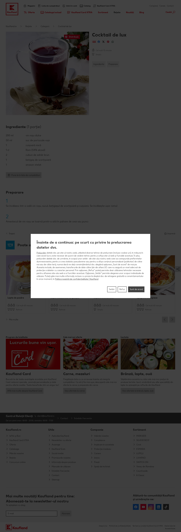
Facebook (136, 507)
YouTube (143, 507)
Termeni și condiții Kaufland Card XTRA (148, 526)
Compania (153, 6)
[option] (25, 284)
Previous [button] (165, 320)
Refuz (122, 289)
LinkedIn (158, 507)
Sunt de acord (136, 289)
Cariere (162, 6)
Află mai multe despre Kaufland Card (24, 391)
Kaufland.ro (11, 26)
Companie (96, 429)
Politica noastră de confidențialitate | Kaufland (76, 279)
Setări (111, 289)
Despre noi (103, 526)
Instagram (151, 507)
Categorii (45, 26)
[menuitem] (29, 12)
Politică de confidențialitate (120, 526)
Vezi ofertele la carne (75, 391)
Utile (51, 429)
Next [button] (172, 320)
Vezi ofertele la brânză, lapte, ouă (137, 391)
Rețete (28, 26)
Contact (170, 6)
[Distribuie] (94, 42)
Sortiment (139, 429)
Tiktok (166, 507)
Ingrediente (98, 64)
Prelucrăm (41, 253)
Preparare (113, 64)
